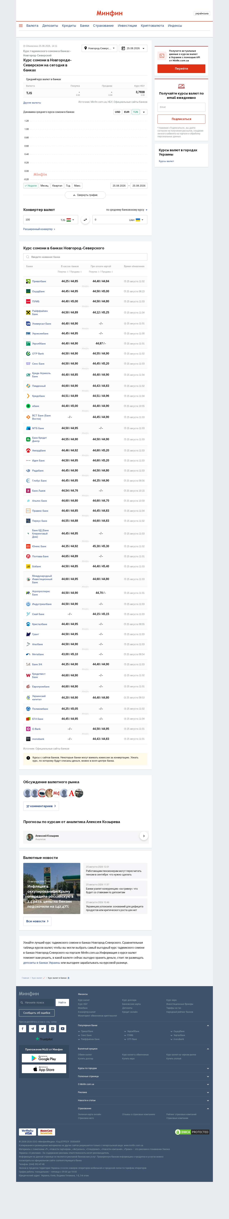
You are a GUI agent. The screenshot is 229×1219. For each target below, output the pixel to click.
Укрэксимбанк (40, 333)
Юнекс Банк (39, 546)
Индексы (175, 25)
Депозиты (50, 25)
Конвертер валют (87, 1012)
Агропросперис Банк (41, 593)
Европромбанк (40, 686)
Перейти (181, 68)
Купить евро (128, 1058)
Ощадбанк (38, 291)
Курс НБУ (82, 1004)
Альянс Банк (39, 500)
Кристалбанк (39, 624)
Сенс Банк (38, 363)
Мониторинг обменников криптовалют (97, 1015)
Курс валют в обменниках (135, 1054)
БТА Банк (37, 718)
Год (68, 185)
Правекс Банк (40, 510)
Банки (84, 25)
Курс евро (171, 1000)
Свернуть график (87, 195)
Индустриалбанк (42, 604)
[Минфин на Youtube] (62, 1028)
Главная (25, 978)
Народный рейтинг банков (179, 1012)
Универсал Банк (41, 323)
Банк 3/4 (37, 664)
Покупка (62, 272)
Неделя (32, 185)
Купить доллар (85, 1058)
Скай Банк (38, 614)
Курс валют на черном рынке (181, 1054)
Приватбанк (39, 281)
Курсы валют (166, 161)
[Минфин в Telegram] (32, 1028)
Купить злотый (173, 1058)
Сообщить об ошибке (36, 1012)
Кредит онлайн (130, 1012)
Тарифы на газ (173, 1008)
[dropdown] (143, 112)
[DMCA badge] (192, 1132)
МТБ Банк (38, 428)
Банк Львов (38, 490)
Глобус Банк (39, 480)
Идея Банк (38, 460)
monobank (38, 738)
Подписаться (181, 119)
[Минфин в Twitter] (42, 1028)
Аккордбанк (39, 450)
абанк (35, 406)
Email (163, 107)
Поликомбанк (40, 708)
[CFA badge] (65, 1132)
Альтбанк (37, 644)
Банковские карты (131, 1004)
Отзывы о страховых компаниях (138, 1114)
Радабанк (37, 470)
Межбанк (82, 1008)
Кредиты (69, 25)
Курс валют (84, 1000)
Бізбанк (36, 566)
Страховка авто (86, 1118)
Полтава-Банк (40, 556)
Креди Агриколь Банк (41, 375)
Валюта (32, 25)
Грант (35, 634)
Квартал (57, 185)
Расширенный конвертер (38, 229)
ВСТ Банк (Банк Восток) (41, 417)
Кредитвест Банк (38, 675)
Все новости (35, 921)
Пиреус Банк (39, 520)
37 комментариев (39, 806)
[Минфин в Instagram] (52, 1028)
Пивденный (39, 385)
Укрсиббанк (39, 343)
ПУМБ (35, 301)
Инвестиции (127, 25)
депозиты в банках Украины (41, 962)
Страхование (103, 25)
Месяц (44, 185)
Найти (62, 1002)
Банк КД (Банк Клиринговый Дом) (40, 533)
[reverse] (85, 219)
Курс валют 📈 (38, 978)
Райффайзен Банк (40, 312)
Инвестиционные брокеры (179, 1004)
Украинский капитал (39, 698)
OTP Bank (38, 353)
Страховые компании (177, 1118)
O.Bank (36, 728)
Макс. (77, 185)
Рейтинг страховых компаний (181, 1114)
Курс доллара (129, 1000)
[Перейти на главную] (114, 13)
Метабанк (38, 654)
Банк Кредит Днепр (39, 439)
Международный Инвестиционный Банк (42, 579)
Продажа (75, 272)
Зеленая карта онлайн (89, 1114)
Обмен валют (85, 1054)
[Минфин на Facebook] (22, 1028)
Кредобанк (38, 395)
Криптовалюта (152, 25)
